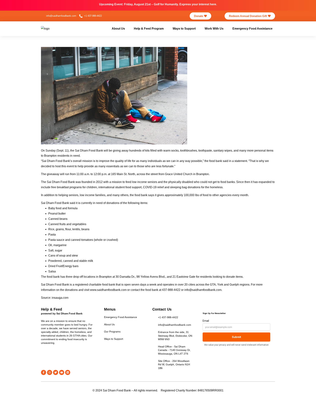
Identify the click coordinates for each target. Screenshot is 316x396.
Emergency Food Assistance (252, 28)
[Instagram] (49, 372)
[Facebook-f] (43, 372)
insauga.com (60, 297)
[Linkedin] (67, 372)
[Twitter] (55, 372)
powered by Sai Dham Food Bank (61, 313)
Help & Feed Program (149, 28)
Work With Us (214, 28)
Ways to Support (184, 28)
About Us (118, 28)
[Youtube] (61, 372)
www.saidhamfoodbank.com (108, 289)
